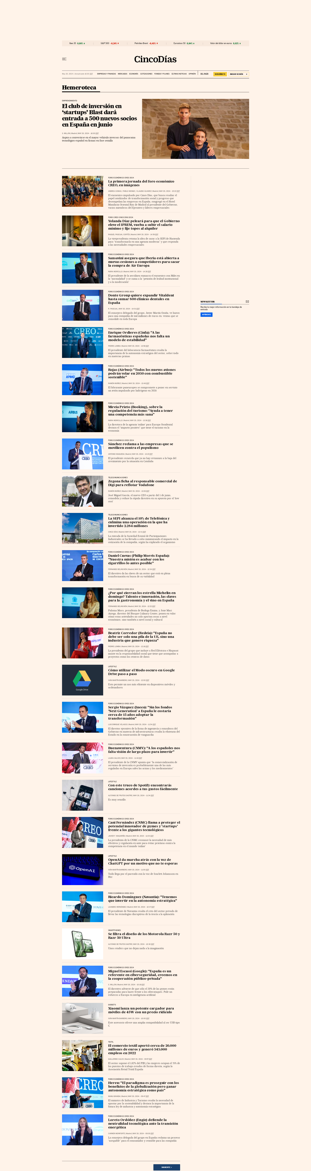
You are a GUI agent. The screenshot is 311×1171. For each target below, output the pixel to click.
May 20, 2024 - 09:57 (142, 1059)
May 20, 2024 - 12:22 (145, 606)
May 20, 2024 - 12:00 (138, 680)
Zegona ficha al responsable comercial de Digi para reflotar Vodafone (142, 483)
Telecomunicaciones (117, 515)
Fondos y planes (161, 74)
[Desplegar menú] (64, 59)
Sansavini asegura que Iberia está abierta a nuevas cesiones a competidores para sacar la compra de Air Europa (144, 262)
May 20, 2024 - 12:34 (145, 569)
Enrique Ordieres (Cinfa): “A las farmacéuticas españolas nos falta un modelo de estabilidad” (139, 336)
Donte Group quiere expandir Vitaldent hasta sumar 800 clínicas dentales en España (141, 299)
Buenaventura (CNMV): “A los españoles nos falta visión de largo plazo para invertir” (144, 750)
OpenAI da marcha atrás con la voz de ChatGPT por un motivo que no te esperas (143, 861)
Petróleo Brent (141, 43)
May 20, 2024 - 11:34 (143, 795)
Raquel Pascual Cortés (119, 234)
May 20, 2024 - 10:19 (134, 985)
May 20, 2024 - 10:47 (144, 907)
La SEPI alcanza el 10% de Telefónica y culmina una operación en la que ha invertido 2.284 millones (139, 522)
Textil (111, 1042)
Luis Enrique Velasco (117, 724)
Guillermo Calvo (116, 1059)
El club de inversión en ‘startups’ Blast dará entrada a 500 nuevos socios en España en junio (99, 115)
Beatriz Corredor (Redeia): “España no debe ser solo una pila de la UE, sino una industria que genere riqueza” (141, 637)
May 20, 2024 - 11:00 (138, 870)
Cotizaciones (146, 74)
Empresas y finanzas (106, 74)
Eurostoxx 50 (179, 43)
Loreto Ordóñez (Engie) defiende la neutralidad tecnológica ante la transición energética (143, 1124)
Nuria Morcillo (115, 272)
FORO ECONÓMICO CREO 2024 (121, 178)
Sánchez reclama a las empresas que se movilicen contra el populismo (140, 446)
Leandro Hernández (117, 907)
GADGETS (112, 1005)
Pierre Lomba (114, 346)
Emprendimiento (69, 101)
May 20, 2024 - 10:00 (138, 1018)
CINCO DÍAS (113, 532)
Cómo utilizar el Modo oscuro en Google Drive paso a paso (141, 672)
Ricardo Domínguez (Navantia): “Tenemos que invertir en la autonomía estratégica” (142, 899)
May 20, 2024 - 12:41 (135, 532)
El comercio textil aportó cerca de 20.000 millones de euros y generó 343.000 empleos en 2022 (142, 1049)
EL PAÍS (203, 73)
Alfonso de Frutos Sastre (120, 795)
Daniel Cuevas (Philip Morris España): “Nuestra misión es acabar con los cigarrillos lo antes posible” (139, 559)
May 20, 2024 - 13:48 (139, 383)
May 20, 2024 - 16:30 (88, 133)
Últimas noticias (179, 74)
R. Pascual (113, 309)
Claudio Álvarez (144, 191)
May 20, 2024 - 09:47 (138, 1096)
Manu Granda (114, 1096)
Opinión (192, 74)
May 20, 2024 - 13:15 (142, 454)
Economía (133, 74)
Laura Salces (114, 758)
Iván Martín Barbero (117, 680)
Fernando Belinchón (117, 569)
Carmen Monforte (116, 1133)
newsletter (208, 301)
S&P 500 (105, 43)
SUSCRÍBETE (220, 74)
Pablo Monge (129, 191)
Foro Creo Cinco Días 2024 (120, 217)
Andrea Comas (114, 191)
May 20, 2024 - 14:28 (140, 272)
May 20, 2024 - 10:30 (143, 944)
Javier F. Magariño (116, 836)
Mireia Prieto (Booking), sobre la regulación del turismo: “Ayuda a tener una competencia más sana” (140, 411)
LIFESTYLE (112, 667)
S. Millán (66, 133)
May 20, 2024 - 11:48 (131, 758)
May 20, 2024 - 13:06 (139, 491)
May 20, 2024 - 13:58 (138, 346)
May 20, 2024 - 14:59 (148, 234)
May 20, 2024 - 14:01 (129, 309)
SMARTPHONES (114, 930)
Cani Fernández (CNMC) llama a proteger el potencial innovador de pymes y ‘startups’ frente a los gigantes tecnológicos (144, 826)
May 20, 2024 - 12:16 (138, 646)
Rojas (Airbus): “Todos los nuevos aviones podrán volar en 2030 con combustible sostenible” (142, 373)
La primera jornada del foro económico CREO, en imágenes (141, 183)
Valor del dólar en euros (221, 43)
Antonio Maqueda (116, 454)
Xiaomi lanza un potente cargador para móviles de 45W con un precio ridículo (141, 1010)
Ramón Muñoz (114, 383)
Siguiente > (166, 1167)
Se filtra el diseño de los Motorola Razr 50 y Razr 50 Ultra (144, 936)
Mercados (122, 74)
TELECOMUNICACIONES (117, 478)
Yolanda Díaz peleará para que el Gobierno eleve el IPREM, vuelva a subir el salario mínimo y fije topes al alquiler (144, 225)
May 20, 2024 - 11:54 (145, 724)
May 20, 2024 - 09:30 (143, 1133)
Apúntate (206, 314)
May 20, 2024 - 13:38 (140, 420)
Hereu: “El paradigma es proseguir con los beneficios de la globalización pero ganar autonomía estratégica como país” (143, 1087)
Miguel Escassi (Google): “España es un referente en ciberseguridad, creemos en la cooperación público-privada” (142, 975)
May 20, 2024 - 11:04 (143, 836)
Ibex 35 (72, 43)
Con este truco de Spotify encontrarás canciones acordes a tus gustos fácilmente (143, 787)
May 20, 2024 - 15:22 (169, 191)
